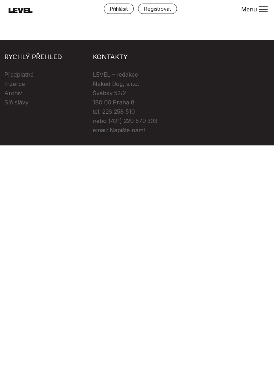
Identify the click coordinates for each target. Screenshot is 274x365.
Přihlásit (119, 9)
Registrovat (157, 9)
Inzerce (14, 83)
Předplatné (19, 74)
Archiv (13, 93)
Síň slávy (16, 102)
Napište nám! (127, 130)
